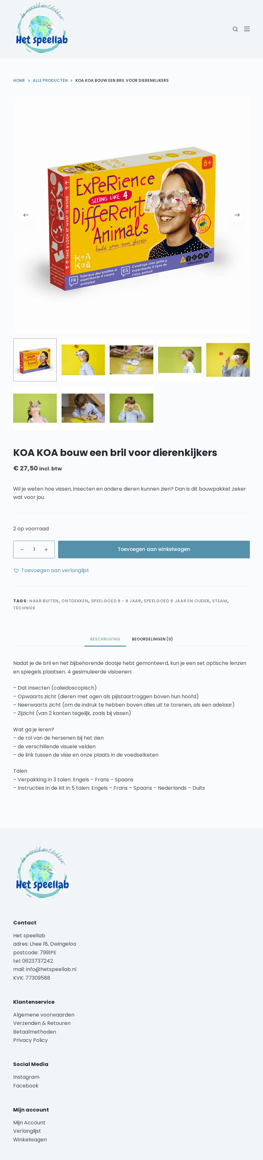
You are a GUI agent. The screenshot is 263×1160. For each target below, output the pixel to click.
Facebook (25, 1085)
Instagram (26, 1077)
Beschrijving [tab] (105, 639)
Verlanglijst (27, 1131)
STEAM (219, 601)
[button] (51, 570)
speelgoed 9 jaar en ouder (176, 601)
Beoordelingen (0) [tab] (152, 639)
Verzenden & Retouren (42, 1023)
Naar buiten (44, 601)
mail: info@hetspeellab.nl (44, 969)
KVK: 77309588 (31, 978)
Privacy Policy (30, 1040)
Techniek (24, 608)
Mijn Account (29, 1122)
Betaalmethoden (35, 1031)
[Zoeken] (235, 29)
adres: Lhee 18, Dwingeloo (44, 944)
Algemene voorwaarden (43, 1014)
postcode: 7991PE (34, 952)
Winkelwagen (30, 1139)
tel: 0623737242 (33, 961)
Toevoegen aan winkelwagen (154, 549)
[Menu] (247, 29)
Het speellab (30, 935)
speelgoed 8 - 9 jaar (116, 601)
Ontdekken (74, 601)
